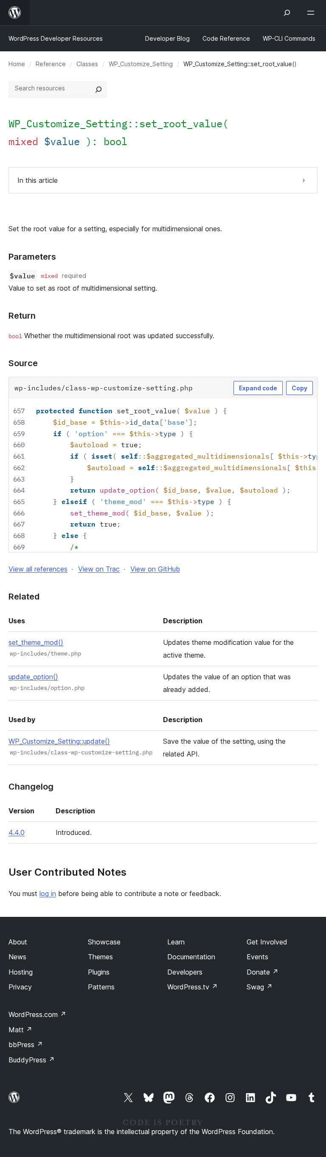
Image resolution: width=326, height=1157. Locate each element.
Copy (299, 388)
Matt (20, 1029)
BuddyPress (31, 1060)
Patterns (101, 987)
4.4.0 (16, 832)
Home (16, 63)
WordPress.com (37, 1014)
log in (47, 893)
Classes (87, 63)
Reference (51, 63)
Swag (260, 987)
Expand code (258, 388)
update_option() (33, 676)
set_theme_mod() (35, 642)
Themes (100, 956)
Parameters (32, 257)
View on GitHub (155, 569)
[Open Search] (287, 12)
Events (257, 956)
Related (23, 596)
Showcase (104, 942)
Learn (176, 942)
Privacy (20, 987)
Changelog (30, 787)
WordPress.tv (192, 987)
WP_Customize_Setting (141, 63)
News (17, 956)
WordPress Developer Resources (55, 38)
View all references (37, 569)
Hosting (20, 972)
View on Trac (99, 569)
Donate (262, 972)
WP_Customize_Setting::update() (59, 741)
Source (23, 363)
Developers (184, 972)
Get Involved (267, 942)
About (17, 942)
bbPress (25, 1044)
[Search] (98, 89)
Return (22, 316)
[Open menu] (312, 12)
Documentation (191, 956)
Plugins (99, 972)
